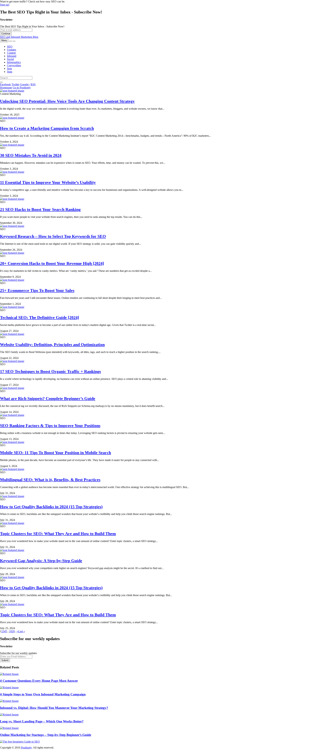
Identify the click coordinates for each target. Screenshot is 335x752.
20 (13, 631)
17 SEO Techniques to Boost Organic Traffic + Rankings (50, 371)
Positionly (26, 747)
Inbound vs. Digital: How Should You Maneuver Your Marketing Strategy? (54, 708)
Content (11, 52)
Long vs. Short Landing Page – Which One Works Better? (42, 721)
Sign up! (4, 4)
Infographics (14, 62)
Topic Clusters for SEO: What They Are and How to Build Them (58, 533)
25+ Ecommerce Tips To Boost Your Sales (37, 290)
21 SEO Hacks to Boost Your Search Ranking (40, 209)
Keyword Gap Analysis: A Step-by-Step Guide (41, 560)
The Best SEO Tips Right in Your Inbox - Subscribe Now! (32, 26)
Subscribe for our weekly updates (18, 653)
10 (10, 631)
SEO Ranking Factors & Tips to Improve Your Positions (50, 425)
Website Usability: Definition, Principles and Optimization (52, 344)
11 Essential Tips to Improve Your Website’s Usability (48, 182)
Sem (9, 68)
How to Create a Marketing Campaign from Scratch (47, 128)
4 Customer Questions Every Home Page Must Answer (39, 681)
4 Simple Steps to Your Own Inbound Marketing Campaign (43, 694)
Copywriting (14, 65)
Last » (21, 631)
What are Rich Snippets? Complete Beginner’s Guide (47, 398)
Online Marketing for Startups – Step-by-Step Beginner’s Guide (45, 735)
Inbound (11, 55)
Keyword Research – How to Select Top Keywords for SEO (53, 236)
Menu (4, 40)
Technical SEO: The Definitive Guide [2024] (39, 317)
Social (10, 59)
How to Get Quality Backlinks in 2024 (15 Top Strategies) (51, 506)
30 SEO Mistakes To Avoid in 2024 (30, 155)
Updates (11, 49)
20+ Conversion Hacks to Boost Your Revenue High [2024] (52, 263)
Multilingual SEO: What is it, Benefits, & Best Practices (50, 479)
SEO (9, 46)
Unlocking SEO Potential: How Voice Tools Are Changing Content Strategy (67, 101)
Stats (9, 71)
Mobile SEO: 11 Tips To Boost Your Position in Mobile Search (55, 452)
